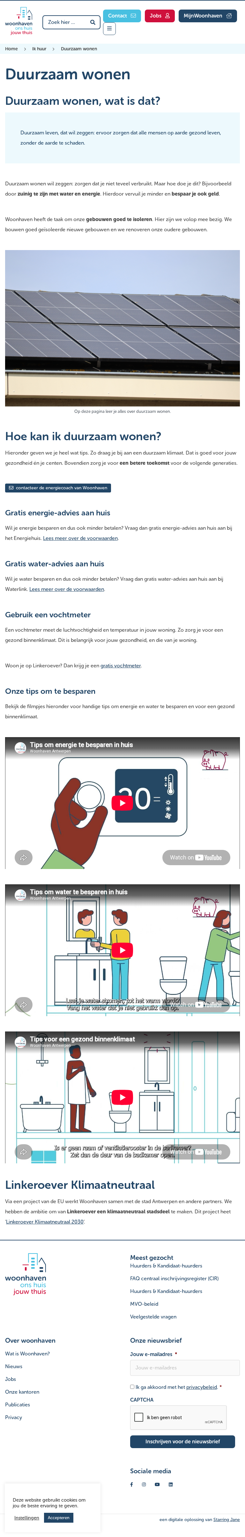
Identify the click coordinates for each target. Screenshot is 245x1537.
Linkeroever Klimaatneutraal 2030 (45, 1222)
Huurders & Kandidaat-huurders (166, 1266)
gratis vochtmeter (120, 666)
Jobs (10, 1379)
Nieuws (13, 1366)
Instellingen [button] (26, 1518)
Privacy (13, 1417)
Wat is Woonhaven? (27, 1354)
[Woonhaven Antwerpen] (18, 21)
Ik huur (39, 49)
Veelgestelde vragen (153, 1317)
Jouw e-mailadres (153, 1354)
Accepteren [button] (59, 1517)
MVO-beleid (144, 1304)
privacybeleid (201, 1387)
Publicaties (17, 1405)
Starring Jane (226, 1519)
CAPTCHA (141, 1400)
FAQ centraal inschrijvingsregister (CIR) (174, 1278)
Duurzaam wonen (79, 49)
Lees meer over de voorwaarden (80, 538)
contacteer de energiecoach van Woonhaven (61, 488)
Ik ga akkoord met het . (179, 1387)
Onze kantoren (22, 1392)
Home (11, 49)
